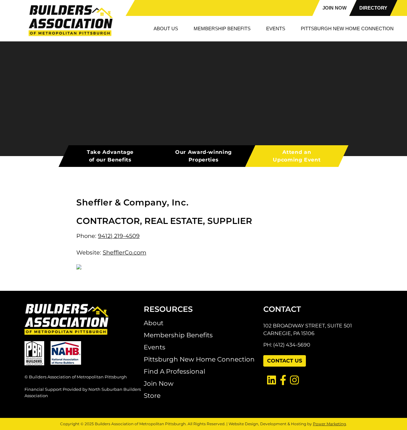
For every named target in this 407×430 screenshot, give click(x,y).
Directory (373, 8)
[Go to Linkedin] (269, 380)
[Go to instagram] (292, 380)
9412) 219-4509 (119, 236)
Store (152, 395)
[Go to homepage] (84, 319)
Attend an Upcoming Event (297, 156)
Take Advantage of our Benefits (110, 156)
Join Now (334, 8)
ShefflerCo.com (124, 252)
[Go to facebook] (281, 380)
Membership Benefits (222, 28)
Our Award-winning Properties (203, 156)
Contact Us (284, 361)
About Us (166, 28)
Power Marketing (329, 423)
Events (275, 28)
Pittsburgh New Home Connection (347, 28)
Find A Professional (174, 371)
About (153, 323)
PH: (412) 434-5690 (286, 345)
